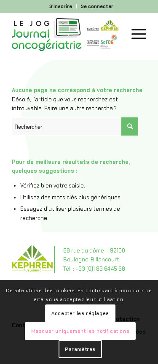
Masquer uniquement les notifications (80, 331)
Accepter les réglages (80, 313)
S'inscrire (60, 6)
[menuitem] (61, 6)
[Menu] (134, 34)
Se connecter (97, 6)
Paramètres (80, 349)
